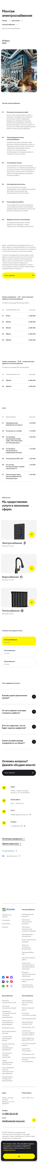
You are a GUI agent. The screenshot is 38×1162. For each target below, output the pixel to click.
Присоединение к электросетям (27, 935)
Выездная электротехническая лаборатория (28, 974)
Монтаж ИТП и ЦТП (28, 1027)
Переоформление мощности (28, 915)
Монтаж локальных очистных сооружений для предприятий (8, 1047)
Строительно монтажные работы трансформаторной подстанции (28, 966)
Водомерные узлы (8, 1028)
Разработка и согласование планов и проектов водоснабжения (9, 1014)
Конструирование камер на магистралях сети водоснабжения (8, 1070)
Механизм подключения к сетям (9, 1001)
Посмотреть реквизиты (12, 839)
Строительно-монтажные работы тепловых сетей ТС (28, 1033)
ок (19, 1156)
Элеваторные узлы (28, 1054)
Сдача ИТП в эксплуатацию (26, 1050)
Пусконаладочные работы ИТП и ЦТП (28, 1039)
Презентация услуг (10, 843)
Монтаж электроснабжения (11, 28)
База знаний (17, 21)
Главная (6, 21)
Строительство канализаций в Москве (7, 1038)
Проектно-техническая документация (26, 947)
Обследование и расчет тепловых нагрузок (27, 1002)
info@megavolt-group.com (19, 815)
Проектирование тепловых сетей (27, 1023)
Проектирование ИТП (29, 1019)
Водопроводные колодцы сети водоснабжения (7, 1079)
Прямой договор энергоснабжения (28, 986)
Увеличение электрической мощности (27, 922)
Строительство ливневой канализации (7, 1055)
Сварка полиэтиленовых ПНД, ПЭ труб (7, 1062)
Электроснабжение (10, 24)
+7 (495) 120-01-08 (17, 826)
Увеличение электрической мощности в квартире (29, 929)
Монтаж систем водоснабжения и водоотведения (7, 1022)
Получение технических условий (9, 1007)
